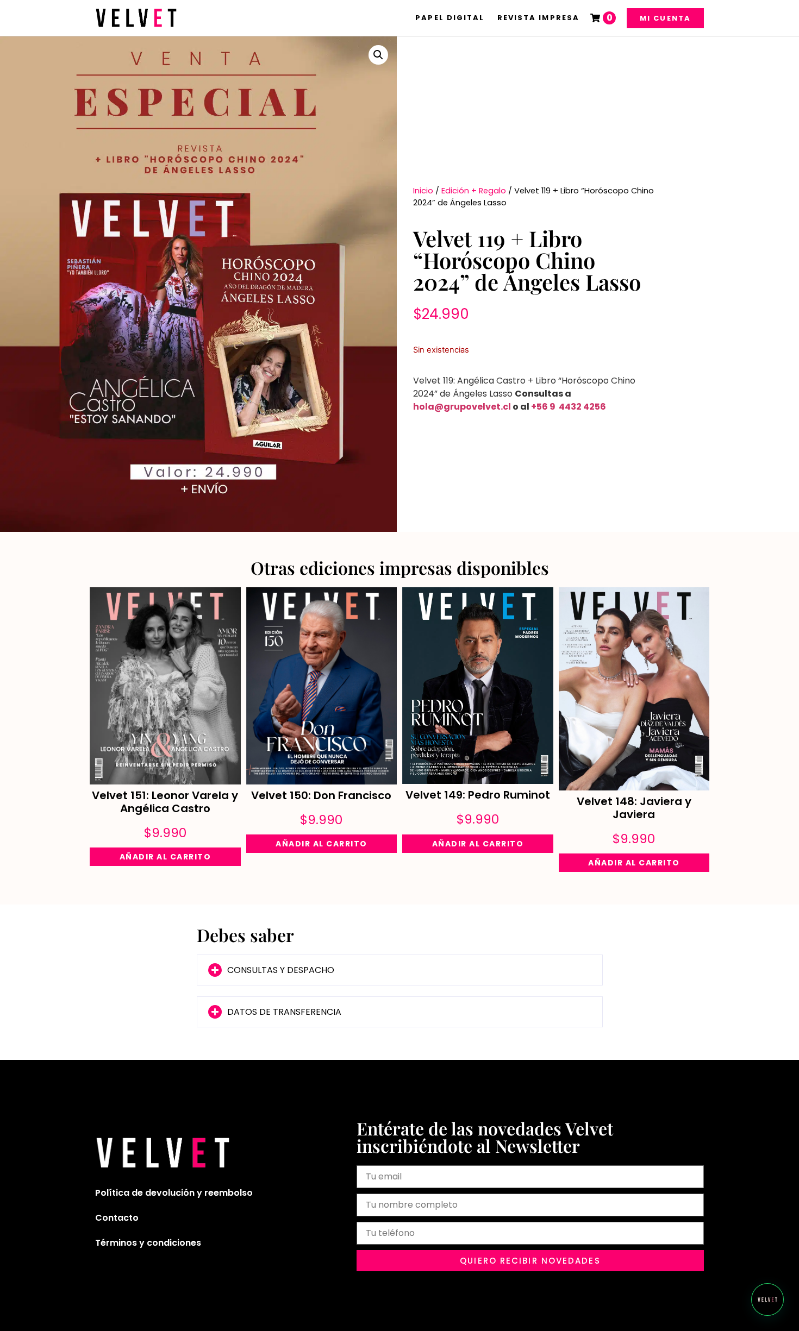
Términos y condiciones (148, 1242)
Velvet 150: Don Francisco (321, 795)
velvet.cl (491, 406)
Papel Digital (449, 17)
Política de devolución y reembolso (174, 1192)
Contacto (117, 1217)
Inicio (423, 190)
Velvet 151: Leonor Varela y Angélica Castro (165, 802)
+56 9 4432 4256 (568, 406)
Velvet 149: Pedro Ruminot (477, 794)
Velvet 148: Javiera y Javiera (634, 808)
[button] (378, 55)
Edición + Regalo (473, 190)
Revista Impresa (538, 17)
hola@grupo (442, 406)
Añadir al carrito (165, 856)
